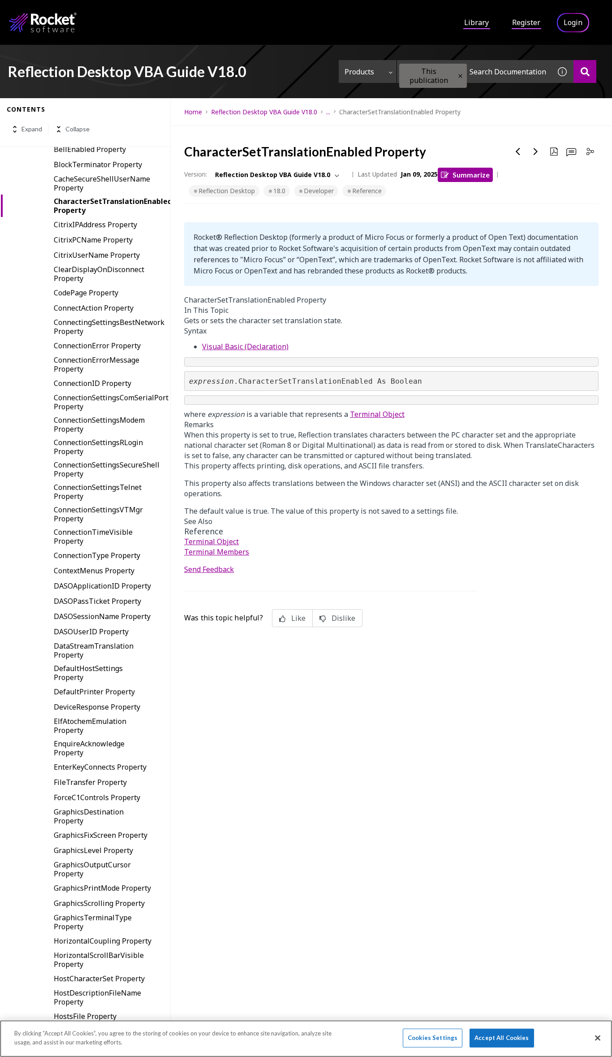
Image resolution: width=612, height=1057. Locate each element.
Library (476, 22)
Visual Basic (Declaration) (245, 346)
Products (359, 72)
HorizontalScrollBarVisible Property (99, 960)
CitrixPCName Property (93, 240)
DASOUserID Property (91, 632)
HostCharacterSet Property (99, 978)
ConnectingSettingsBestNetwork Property (109, 327)
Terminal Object (377, 414)
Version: (195, 174)
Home (193, 112)
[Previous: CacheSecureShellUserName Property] (518, 151)
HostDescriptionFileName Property (97, 997)
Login (573, 22)
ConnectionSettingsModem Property (99, 424)
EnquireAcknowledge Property (89, 748)
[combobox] (474, 71)
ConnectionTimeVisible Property (93, 537)
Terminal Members (216, 552)
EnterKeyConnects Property (100, 767)
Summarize (471, 174)
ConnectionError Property (97, 346)
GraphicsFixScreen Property (100, 835)
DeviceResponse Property (97, 707)
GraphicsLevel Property (93, 850)
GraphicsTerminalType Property (93, 922)
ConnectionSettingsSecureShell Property (106, 469)
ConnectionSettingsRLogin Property (98, 447)
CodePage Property (86, 293)
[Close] (598, 1038)
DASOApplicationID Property (102, 586)
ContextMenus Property (94, 571)
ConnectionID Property (92, 383)
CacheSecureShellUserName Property (102, 183)
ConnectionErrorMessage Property (96, 364)
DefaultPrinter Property (94, 692)
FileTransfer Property (90, 782)
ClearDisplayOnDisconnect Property (99, 274)
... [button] (328, 112)
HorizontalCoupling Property (102, 941)
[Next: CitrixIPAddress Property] (536, 151)
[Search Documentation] (584, 71)
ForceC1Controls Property (97, 797)
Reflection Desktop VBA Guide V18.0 (264, 112)
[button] (460, 76)
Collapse (77, 129)
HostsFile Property (85, 1016)
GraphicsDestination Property (89, 816)
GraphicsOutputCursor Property (92, 869)
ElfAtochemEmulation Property (90, 726)
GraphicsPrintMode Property (102, 888)
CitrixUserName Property (97, 255)
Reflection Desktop (226, 190)
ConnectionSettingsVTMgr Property (98, 514)
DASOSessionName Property (102, 616)
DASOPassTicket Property (97, 601)
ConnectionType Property (97, 555)
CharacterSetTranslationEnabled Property (112, 206)
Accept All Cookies (501, 1037)
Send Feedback (209, 569)
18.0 (279, 190)
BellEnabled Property (90, 149)
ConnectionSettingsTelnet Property (98, 492)
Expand (32, 129)
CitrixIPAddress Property (95, 225)
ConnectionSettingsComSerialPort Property (111, 402)
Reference (367, 190)
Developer (319, 190)
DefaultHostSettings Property (88, 673)
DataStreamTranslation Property (94, 650)
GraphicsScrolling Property (99, 903)
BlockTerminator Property (98, 164)
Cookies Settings (432, 1037)
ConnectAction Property (94, 308)
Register (526, 22)
